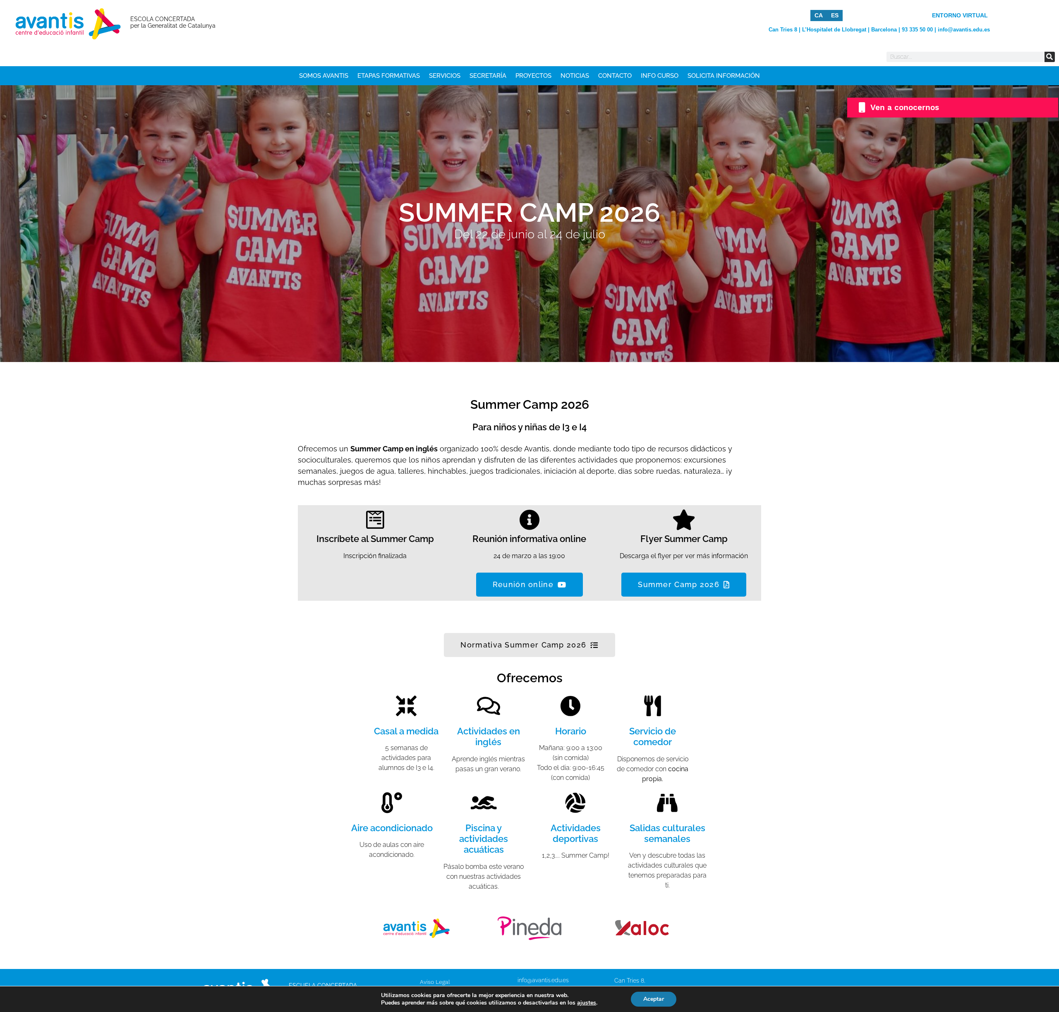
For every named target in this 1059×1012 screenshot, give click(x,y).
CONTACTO (615, 75)
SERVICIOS (444, 75)
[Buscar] (1050, 57)
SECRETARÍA (488, 75)
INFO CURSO (659, 75)
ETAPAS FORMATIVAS (388, 75)
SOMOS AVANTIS (323, 75)
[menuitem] (818, 15)
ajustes (586, 1003)
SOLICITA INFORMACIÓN (724, 75)
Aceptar (653, 999)
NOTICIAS (575, 75)
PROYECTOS (533, 75)
